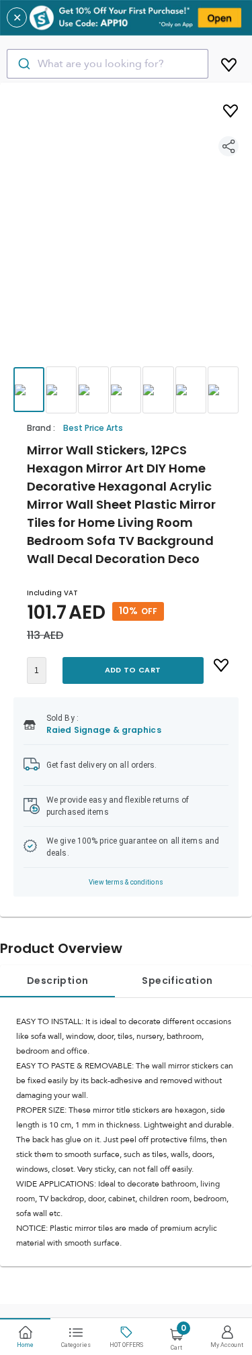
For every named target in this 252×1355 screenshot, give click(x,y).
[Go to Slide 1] (28, 389)
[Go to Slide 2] (61, 389)
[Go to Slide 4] (125, 389)
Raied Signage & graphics (103, 730)
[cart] (229, 62)
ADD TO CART (133, 669)
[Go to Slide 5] (157, 389)
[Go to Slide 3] (93, 389)
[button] (126, 236)
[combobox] (107, 64)
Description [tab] (57, 980)
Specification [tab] (177, 980)
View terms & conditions (126, 882)
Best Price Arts (93, 428)
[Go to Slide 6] (190, 389)
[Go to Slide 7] (223, 389)
